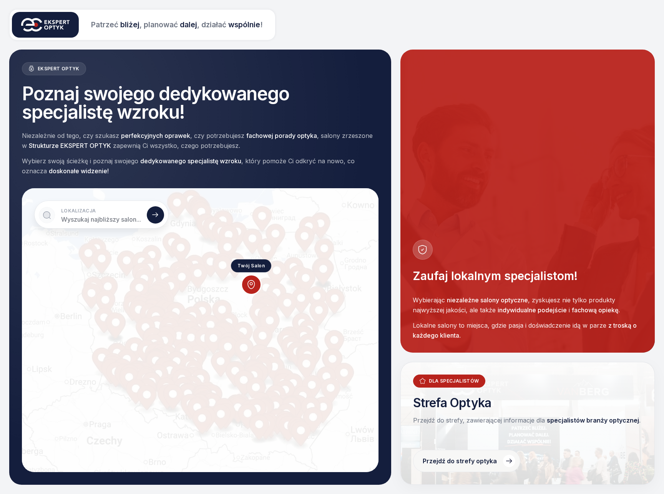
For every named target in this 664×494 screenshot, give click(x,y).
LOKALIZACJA (78, 211)
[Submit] (155, 215)
